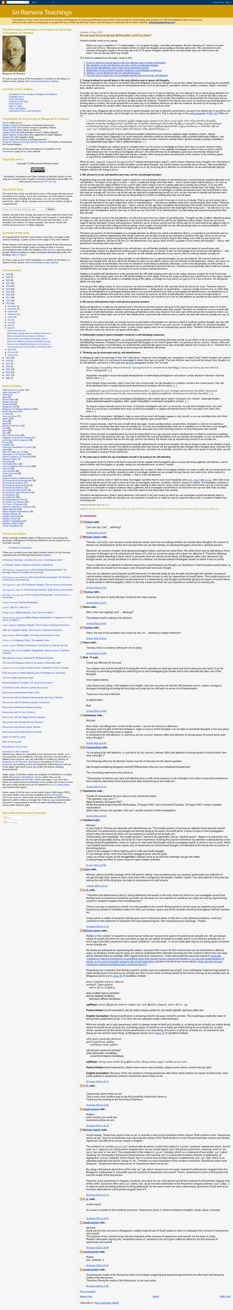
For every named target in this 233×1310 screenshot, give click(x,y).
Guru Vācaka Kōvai (11, 435)
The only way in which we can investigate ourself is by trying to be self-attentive (127, 75)
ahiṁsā (5, 395)
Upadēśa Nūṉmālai (11, 516)
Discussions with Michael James (25, 777)
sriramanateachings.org (162, 22)
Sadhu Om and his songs (14, 737)
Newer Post (86, 1296)
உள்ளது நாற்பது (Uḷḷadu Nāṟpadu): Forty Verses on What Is (28, 612)
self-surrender (8, 471)
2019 (8, 292)
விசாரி (196, 480)
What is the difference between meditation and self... (29, 341)
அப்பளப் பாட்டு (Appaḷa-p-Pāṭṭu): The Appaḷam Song (25, 640)
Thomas (88, 522)
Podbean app (48, 800)
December (12, 306)
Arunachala (7, 404)
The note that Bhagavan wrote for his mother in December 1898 (31, 663)
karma (5, 442)
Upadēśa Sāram (9, 518)
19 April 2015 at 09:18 (96, 533)
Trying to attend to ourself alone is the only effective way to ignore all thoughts (126, 62)
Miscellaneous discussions (14, 747)
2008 (8, 372)
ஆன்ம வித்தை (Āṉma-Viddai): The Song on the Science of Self (31, 635)
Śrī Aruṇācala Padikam (12, 487)
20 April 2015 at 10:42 (96, 743)
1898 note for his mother (13, 390)
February (12, 352)
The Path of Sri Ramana (13, 502)
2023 (8, 280)
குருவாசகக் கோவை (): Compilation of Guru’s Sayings (35, 668)
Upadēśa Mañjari (10, 514)
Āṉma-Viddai (8, 399)
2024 (8, 277)
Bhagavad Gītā (9, 406)
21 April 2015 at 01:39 (96, 816)
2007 (8, 375)
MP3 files (29, 779)
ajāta (4, 397)
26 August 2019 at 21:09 (97, 1286)
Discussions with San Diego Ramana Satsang (23, 717)
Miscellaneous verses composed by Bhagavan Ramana (27, 658)
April (10, 328)
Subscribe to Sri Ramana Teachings (20, 761)
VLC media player (61, 784)
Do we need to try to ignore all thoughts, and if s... (28, 339)
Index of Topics (16, 106)
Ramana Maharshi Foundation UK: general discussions (27, 683)
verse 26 (117, 976)
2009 (8, 369)
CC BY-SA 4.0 (48, 181)
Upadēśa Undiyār (10, 523)
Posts (9, 817)
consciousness (9, 416)
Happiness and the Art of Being (16, 437)
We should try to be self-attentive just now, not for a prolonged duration (122, 65)
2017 (8, 297)
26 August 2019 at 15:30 (97, 1125)
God (4, 428)
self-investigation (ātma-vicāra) (192, 509)
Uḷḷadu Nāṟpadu (9, 509)
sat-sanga (6, 461)
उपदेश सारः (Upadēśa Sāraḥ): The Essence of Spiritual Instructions (32, 630)
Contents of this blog (18, 101)
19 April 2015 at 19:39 (96, 653)
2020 (8, 289)
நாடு (190, 480)
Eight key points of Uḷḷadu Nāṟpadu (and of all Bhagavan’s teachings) (33, 673)
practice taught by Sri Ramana (165, 509)
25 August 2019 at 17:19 (97, 926)
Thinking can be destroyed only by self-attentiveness (113, 73)
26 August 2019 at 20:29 (97, 1265)
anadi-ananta (91, 1109)
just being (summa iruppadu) (15, 440)
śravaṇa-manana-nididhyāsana (16, 478)
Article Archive (15, 104)
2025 (8, 274)
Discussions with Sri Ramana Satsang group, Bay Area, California (32, 697)
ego (129, 509)
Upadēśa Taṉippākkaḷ (12, 521)
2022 (8, 283)
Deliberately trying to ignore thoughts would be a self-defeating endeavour (124, 70)
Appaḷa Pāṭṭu (8, 402)
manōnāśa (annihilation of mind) (17, 447)
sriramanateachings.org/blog (43, 81)
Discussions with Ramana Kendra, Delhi (20, 692)
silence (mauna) (9, 473)
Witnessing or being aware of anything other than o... (29, 333)
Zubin (86, 869)
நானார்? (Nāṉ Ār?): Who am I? (16, 607)
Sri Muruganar (8, 495)
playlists (47, 555)
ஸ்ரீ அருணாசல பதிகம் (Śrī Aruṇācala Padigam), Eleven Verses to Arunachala (37, 585)
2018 (8, 295)
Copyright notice (16, 96)
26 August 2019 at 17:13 (97, 1195)
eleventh (129, 362)
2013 (8, 360)
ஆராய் (208, 480)
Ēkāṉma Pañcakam (11, 426)
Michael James (92, 537)
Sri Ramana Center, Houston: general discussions (25, 687)
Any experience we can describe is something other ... (30, 347)
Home (156, 1296)
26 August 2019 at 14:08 (97, 1105)
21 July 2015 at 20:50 (96, 865)
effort (124, 509)
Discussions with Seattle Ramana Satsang (22, 732)
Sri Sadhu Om (212, 509)
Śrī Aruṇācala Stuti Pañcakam (16, 492)
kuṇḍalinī (6, 445)
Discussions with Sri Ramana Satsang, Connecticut (26, 702)
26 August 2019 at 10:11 (97, 1081)
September (13, 314)
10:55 (106, 505)
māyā (4, 449)
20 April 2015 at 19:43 (96, 787)
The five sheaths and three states (17, 678)
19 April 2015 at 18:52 (96, 623)
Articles (39, 239)
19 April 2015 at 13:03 (96, 588)
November (12, 309)
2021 (8, 286)
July (10, 320)
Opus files (63, 779)
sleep (4, 476)
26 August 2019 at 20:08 (97, 1247)
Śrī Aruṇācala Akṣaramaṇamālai (17, 480)
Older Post (225, 1296)
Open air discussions (12, 742)
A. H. (86, 890)
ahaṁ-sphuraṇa (9, 392)
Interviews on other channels (15, 751)
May (10, 325)
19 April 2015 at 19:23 (96, 638)
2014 (8, 358)
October (11, 312)
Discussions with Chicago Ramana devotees (22, 722)
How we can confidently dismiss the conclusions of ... (29, 344)
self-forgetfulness (10, 464)
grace (4, 430)
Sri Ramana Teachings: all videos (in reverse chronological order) (32, 560)
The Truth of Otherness (13, 504)
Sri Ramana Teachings (42, 12)
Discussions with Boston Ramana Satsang (22, 707)
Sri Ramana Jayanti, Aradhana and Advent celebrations (27, 565)
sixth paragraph (197, 113)
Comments (12, 822)
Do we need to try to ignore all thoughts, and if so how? (115, 35)
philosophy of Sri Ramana (14, 454)
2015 (8, 303)
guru (4, 433)
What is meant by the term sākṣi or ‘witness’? (26, 336)
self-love (6, 468)
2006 (8, 378)
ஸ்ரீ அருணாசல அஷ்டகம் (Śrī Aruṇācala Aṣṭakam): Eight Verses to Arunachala (37, 590)
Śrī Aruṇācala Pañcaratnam (15, 490)
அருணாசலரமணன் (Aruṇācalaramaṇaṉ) (20, 602)
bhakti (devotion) (10, 411)
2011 (8, 363)
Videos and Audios (17, 108)
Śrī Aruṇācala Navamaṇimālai (15, 485)
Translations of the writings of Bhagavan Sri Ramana (33, 94)
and (24, 142)
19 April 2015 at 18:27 (96, 603)
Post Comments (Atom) (106, 1303)
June (10, 322)
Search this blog (16, 99)
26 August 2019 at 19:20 (97, 1218)
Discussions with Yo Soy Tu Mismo (18, 712)
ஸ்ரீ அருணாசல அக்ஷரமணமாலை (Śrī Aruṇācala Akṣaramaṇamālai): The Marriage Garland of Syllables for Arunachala (34, 571)
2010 (8, 366)
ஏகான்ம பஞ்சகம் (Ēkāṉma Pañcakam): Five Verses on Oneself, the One (35, 645)
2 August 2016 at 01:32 (96, 886)
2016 (8, 300)
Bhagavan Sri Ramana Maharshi (101, 509)
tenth (117, 362)
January (11, 355)
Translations (8, 151)
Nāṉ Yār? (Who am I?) (141, 509)
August (11, 317)
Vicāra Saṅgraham (10, 526)
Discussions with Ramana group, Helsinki (21, 727)
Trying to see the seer (16, 331)
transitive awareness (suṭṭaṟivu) (16, 507)
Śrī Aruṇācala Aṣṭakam (12, 483)
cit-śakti (6, 414)
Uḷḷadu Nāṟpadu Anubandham (15, 511)
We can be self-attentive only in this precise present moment (117, 68)
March (10, 349)
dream (118, 509)
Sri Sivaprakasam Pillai (13, 499)
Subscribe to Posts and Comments (25, 111)
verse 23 (160, 1033)
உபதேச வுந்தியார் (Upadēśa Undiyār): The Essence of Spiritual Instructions (36, 625)
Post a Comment (87, 1291)
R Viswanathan (92, 747)
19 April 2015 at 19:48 (96, 711)
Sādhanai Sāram (10, 459)
